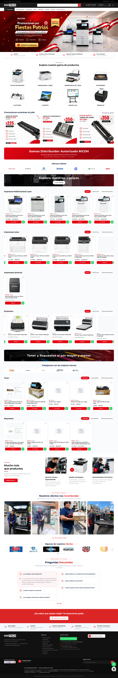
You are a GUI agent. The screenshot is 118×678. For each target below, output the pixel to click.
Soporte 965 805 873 (77, 642)
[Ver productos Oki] (75, 168)
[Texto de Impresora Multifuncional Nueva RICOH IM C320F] (90, 201)
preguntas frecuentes (44, 672)
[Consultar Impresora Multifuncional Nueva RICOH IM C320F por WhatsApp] (89, 222)
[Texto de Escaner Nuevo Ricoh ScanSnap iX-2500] (92, 321)
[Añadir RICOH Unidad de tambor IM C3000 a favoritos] (45, 423)
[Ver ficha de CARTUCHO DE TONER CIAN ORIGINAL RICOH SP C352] (103, 390)
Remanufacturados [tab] (107, 378)
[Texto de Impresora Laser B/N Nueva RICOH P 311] (113, 242)
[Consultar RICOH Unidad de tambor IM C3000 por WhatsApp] (45, 448)
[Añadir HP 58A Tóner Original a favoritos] (23, 383)
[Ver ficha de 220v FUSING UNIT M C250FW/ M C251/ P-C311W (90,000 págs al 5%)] (81, 431)
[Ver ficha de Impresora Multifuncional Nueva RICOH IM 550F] (37, 204)
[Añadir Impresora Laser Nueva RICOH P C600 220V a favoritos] (48, 237)
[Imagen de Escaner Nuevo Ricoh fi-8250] (48, 318)
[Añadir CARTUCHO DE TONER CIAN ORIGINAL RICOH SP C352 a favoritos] (111, 383)
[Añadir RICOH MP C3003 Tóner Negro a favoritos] (45, 383)
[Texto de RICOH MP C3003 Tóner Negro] (45, 388)
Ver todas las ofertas (108, 113)
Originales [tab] (85, 378)
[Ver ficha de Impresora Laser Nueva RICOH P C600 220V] (39, 244)
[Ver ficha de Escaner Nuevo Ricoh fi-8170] (17, 324)
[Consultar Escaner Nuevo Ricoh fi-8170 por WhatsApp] (25, 341)
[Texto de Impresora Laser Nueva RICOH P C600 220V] (48, 242)
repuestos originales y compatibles (32, 671)
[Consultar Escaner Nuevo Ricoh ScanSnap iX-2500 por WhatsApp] (91, 341)
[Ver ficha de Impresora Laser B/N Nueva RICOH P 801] (17, 244)
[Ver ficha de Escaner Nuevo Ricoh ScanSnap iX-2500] (83, 324)
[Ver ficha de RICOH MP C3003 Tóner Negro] (36, 390)
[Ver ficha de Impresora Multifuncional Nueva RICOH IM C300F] (103, 204)
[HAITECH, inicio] (10, 635)
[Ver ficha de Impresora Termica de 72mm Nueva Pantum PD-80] (15, 285)
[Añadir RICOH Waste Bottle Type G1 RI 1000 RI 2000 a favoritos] (68, 423)
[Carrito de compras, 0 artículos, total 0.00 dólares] (112, 5)
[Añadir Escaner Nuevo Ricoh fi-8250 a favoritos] (48, 316)
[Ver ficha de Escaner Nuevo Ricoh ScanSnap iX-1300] (61, 324)
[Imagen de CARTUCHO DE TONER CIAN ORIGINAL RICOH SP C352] (111, 385)
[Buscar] (79, 5)
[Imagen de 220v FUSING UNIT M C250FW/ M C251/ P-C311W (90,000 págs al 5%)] (90, 426)
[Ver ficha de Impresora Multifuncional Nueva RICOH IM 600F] (59, 204)
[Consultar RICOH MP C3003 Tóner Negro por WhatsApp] (44, 408)
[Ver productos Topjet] (11, 370)
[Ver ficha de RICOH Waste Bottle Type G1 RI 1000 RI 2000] (59, 431)
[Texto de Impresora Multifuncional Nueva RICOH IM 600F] (68, 201)
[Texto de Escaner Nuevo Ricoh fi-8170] (26, 321)
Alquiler (53, 9)
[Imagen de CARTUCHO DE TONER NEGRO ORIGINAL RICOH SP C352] (67, 385)
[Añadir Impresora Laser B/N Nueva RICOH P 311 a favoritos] (113, 237)
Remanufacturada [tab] (107, 191)
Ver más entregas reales (59, 538)
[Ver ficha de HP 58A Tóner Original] (14, 390)
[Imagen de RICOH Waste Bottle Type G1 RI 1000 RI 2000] (68, 426)
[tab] (58, 50)
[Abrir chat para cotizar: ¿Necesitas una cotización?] (114, 669)
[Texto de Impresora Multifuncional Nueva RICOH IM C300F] (112, 201)
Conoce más (10, 480)
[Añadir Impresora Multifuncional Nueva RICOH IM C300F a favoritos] (112, 196)
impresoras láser (72, 669)
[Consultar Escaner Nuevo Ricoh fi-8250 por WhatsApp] (47, 341)
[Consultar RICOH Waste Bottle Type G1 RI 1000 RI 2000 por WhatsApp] (67, 448)
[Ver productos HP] (43, 168)
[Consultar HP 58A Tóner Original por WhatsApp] (22, 408)
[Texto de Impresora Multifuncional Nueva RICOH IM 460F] (23, 201)
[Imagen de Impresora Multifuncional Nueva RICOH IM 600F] (68, 199)
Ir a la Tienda (59, 182)
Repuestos (41, 9)
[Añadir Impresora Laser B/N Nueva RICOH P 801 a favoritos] (26, 237)
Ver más (59, 603)
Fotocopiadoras (20, 9)
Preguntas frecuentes (48, 648)
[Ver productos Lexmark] (59, 168)
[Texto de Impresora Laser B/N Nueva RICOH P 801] (26, 242)
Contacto (44, 653)
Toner (34, 9)
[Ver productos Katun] (75, 370)
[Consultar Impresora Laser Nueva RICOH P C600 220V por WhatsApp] (47, 262)
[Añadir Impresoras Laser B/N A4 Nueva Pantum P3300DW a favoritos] (92, 237)
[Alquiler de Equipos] (79, 465)
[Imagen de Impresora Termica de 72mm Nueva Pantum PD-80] (23, 280)
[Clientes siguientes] (112, 549)
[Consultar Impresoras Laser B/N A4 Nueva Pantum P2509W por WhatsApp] (69, 262)
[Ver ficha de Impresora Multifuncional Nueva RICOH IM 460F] (15, 204)
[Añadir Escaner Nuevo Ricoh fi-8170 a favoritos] (26, 316)
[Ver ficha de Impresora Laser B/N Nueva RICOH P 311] (105, 244)
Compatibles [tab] (94, 378)
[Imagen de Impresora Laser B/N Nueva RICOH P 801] (26, 239)
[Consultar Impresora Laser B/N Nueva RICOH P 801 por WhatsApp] (25, 262)
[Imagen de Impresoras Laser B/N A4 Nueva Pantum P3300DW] (92, 239)
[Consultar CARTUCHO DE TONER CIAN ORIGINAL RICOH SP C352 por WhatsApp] (110, 408)
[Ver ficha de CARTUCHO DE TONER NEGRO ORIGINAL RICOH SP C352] (58, 390)
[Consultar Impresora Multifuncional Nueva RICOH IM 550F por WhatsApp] (45, 222)
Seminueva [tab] (95, 191)
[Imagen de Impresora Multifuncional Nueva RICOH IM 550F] (46, 199)
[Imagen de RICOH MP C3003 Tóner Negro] (45, 385)
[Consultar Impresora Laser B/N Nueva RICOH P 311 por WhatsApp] (112, 262)
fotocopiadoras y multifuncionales (59, 669)
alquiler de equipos (53, 671)
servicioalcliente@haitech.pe (69, 647)
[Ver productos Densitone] (43, 370)
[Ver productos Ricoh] (91, 168)
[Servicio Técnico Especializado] (56, 465)
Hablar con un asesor (60, 618)
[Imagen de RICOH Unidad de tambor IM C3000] (45, 426)
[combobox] (57, 5)
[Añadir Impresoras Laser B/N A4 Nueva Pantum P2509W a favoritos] (70, 237)
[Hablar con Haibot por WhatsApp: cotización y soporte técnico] (114, 664)
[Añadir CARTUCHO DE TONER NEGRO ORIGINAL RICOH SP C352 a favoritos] (67, 383)
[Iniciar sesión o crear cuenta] (109, 5)
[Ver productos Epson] (27, 168)
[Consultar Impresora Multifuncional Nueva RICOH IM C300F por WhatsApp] (111, 222)
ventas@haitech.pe (67, 645)
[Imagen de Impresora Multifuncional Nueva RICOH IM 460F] (23, 199)
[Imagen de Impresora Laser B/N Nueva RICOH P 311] (113, 239)
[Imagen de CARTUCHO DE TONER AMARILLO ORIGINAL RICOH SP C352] (89, 385)
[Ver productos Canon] (107, 168)
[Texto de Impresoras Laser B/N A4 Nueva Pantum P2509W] (70, 242)
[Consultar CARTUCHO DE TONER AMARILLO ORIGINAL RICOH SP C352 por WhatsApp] (88, 408)
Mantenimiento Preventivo (102, 477)
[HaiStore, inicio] (10, 5)
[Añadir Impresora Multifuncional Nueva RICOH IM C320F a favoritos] (90, 196)
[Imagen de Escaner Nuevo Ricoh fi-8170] (26, 318)
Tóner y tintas (45, 641)
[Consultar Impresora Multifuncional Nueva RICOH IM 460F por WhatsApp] (23, 222)
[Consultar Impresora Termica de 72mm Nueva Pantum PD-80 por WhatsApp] (22, 303)
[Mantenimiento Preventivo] (103, 465)
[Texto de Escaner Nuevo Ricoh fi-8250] (48, 321)
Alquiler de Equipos (76, 477)
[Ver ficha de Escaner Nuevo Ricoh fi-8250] (39, 324)
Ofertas (47, 9)
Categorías (10, 9)
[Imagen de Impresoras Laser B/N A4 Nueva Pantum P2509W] (70, 239)
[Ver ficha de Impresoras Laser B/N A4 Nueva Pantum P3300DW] (83, 244)
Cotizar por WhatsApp (69, 638)
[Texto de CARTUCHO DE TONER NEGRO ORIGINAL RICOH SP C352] (67, 388)
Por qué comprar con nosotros (50, 650)
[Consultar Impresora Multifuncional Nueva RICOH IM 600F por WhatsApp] (67, 222)
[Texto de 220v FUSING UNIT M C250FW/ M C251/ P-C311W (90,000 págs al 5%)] (90, 428)
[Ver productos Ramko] (27, 370)
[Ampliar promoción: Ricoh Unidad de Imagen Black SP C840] (22, 129)
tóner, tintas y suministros (82, 669)
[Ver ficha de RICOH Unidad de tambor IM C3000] (37, 431)
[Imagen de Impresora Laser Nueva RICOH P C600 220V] (48, 239)
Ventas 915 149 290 (66, 642)
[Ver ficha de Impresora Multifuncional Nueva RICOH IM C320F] (81, 204)
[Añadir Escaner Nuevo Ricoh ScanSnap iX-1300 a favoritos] (70, 316)
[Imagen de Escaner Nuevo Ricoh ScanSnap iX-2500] (92, 318)
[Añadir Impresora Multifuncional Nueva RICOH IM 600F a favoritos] (68, 196)
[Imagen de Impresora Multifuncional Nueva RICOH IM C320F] (90, 199)
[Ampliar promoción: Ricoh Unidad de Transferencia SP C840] (59, 129)
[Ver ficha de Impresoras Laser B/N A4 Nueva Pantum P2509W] (61, 244)
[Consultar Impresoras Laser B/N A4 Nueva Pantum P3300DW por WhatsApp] (91, 262)
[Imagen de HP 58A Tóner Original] (23, 385)
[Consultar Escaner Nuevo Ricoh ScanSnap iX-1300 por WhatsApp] (69, 341)
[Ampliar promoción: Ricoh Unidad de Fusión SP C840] (96, 129)
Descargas (45, 651)
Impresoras (29, 9)
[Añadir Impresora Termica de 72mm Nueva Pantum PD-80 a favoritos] (23, 277)
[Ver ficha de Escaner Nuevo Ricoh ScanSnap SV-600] (106, 324)
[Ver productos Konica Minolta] (11, 168)
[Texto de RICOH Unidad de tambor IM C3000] (45, 428)
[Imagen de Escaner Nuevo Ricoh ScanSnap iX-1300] (70, 318)
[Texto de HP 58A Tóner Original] (23, 388)
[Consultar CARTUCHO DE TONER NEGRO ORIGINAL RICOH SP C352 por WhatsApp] (66, 408)
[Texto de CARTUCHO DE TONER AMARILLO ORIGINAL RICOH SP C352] (89, 388)
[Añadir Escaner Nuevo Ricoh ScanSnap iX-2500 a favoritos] (92, 316)
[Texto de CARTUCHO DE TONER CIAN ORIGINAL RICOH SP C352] (111, 388)
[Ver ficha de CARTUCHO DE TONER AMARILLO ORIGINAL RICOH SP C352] (80, 390)
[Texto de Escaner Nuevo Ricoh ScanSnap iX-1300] (70, 321)
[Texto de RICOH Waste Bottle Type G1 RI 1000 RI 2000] (68, 428)
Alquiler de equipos (47, 644)
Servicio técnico (61, 9)
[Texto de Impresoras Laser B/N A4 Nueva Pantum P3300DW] (92, 242)
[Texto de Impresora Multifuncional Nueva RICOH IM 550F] (46, 201)
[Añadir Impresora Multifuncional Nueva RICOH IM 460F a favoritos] (23, 196)
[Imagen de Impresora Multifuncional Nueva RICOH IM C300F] (112, 199)
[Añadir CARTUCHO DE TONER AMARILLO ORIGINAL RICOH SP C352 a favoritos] (89, 383)
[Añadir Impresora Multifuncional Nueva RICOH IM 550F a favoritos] (46, 196)
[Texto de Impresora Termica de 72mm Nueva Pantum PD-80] (23, 282)
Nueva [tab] (88, 191)
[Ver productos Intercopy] (59, 370)
